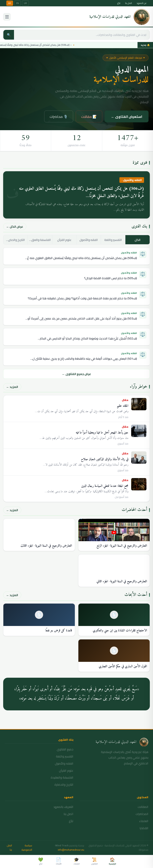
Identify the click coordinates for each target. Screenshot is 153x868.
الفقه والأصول (88, 240)
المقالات (143, 807)
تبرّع (118, 3)
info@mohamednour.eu (71, 849)
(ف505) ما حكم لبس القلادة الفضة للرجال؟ (110, 278)
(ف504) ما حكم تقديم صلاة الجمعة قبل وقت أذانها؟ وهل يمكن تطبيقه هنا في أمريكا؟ (82, 298)
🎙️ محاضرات (59, 116)
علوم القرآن (64, 240)
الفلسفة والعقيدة (62, 777)
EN (17, 3)
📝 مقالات (89, 116)
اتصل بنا (128, 3)
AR (9, 3)
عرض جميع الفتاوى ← (76, 374)
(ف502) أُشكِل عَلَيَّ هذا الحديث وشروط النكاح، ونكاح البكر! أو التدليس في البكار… (87, 338)
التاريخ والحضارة (63, 784)
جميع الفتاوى (65, 749)
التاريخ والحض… (15, 240)
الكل (137, 240)
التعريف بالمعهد (63, 807)
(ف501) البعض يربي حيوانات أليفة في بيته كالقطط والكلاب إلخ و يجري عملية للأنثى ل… (83, 358)
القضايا (144, 828)
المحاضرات (142, 814)
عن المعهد (142, 3)
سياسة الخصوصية (26, 847)
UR (25, 3)
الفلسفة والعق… (40, 240)
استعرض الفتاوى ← (126, 116)
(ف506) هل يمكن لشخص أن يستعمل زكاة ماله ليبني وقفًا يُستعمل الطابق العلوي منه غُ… (81, 258)
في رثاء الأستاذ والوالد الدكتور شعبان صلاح (104, 459)
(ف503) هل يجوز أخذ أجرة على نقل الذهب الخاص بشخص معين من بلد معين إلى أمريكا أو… (81, 318)
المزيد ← (12, 387)
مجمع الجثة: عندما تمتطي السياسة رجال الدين (104, 486)
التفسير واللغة (113, 240)
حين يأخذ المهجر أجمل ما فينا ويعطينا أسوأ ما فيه (102, 432)
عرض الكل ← (14, 226)
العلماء (143, 821)
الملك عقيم (122, 406)
